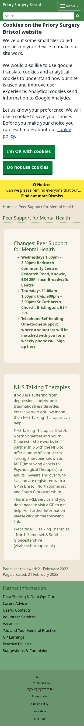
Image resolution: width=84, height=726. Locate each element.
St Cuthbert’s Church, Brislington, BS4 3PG (44, 307)
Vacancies (11, 624)
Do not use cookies (27, 167)
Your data (40, 711)
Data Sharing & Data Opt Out (28, 597)
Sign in (39, 677)
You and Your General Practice (29, 630)
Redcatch (45, 263)
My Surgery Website (40, 689)
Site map (40, 718)
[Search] (77, 16)
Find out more (34, 196)
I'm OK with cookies (29, 151)
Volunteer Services (19, 617)
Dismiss (55, 196)
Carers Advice (15, 603)
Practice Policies (17, 644)
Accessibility (40, 696)
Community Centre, (39, 268)
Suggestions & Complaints (26, 651)
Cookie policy (39, 704)
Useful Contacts (17, 610)
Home (8, 207)
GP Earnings (13, 637)
